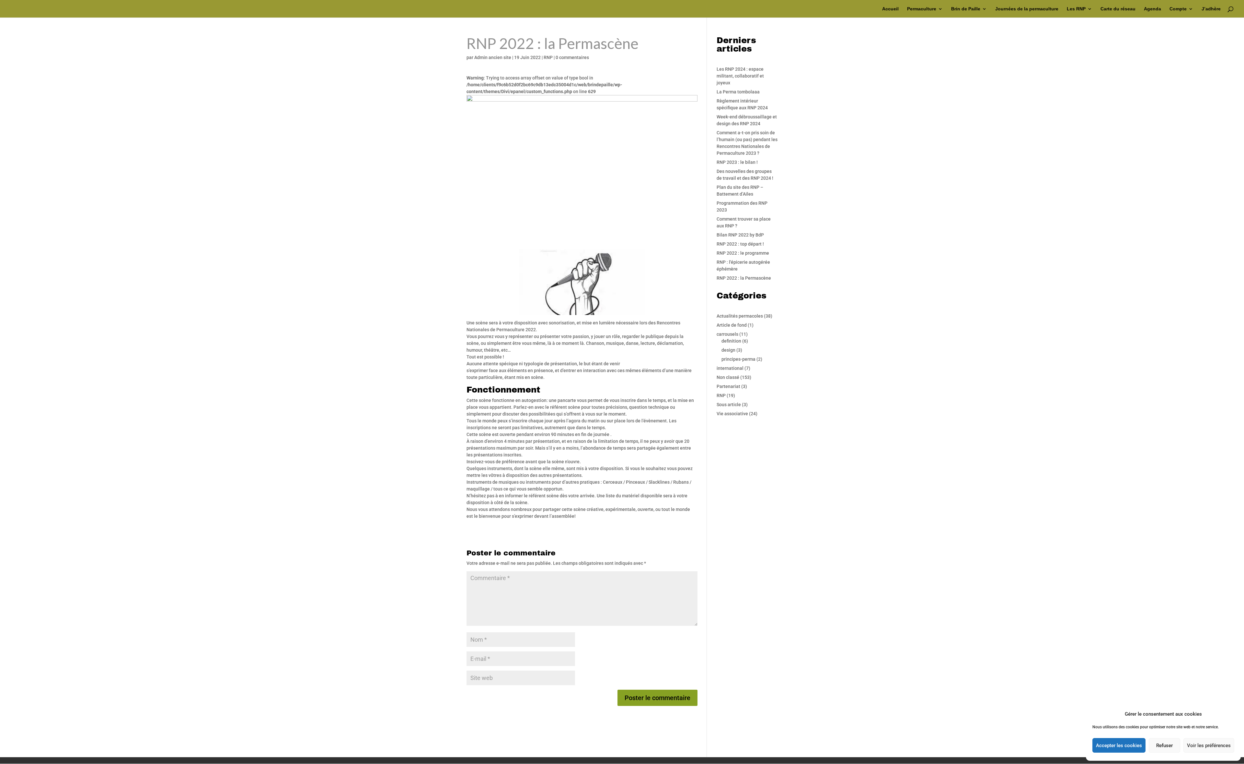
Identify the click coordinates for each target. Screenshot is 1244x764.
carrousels (727, 334)
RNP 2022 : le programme (743, 253)
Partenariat (728, 386)
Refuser (1164, 745)
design (728, 350)
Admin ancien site (492, 57)
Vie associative (732, 413)
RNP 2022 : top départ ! (740, 244)
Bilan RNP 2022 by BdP (740, 234)
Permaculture (921, 8)
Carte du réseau (1117, 8)
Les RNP (1076, 8)
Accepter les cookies (1119, 745)
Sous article (729, 404)
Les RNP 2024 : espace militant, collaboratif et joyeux (740, 76)
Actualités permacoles (740, 316)
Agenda (1152, 8)
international (730, 368)
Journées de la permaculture (1026, 8)
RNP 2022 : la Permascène (744, 278)
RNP (548, 57)
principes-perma (738, 359)
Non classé (728, 377)
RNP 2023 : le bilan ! (737, 162)
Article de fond (732, 325)
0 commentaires (572, 57)
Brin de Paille (965, 8)
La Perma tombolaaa (738, 91)
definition (731, 341)
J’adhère (1211, 8)
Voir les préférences (1209, 745)
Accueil (890, 8)
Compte (1178, 8)
